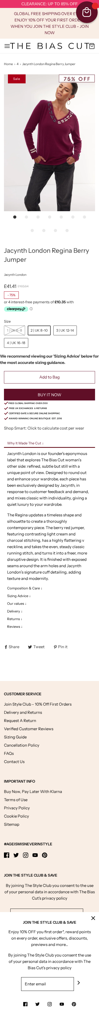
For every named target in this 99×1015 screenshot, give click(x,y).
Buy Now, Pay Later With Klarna (33, 791)
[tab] (49, 443)
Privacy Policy (17, 807)
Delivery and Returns (23, 712)
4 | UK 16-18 (16, 343)
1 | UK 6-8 (14, 330)
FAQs (9, 753)
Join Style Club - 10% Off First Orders (38, 704)
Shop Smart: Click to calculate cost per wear (44, 428)
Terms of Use (15, 799)
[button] (49, 142)
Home (8, 64)
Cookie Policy (16, 816)
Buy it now (49, 394)
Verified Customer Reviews (28, 728)
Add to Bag (49, 377)
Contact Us (14, 761)
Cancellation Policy (21, 745)
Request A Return (20, 720)
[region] (49, 4)
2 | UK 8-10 (39, 330)
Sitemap (11, 824)
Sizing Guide (15, 736)
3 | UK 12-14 (65, 330)
